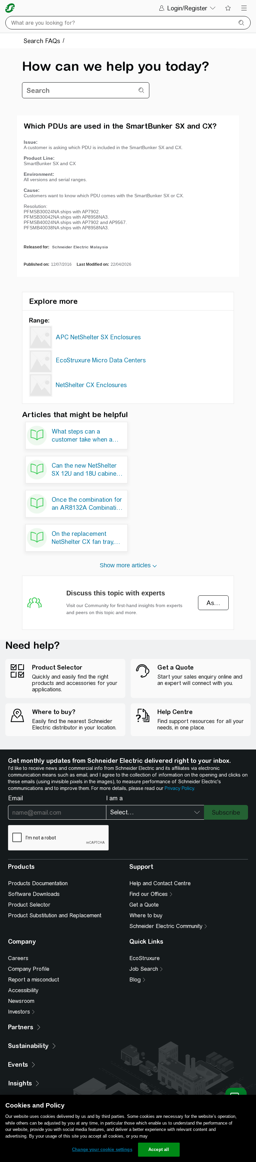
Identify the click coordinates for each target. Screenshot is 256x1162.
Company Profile (28, 969)
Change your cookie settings (102, 1149)
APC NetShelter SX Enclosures (98, 337)
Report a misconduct (33, 979)
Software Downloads (34, 894)
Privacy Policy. (180, 788)
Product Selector (29, 905)
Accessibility (23, 990)
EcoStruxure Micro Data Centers (101, 360)
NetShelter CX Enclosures (91, 384)
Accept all (158, 1149)
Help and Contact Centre (160, 883)
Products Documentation (38, 883)
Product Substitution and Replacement (54, 915)
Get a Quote (144, 905)
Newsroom (21, 1001)
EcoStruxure (144, 958)
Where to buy (145, 915)
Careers (18, 958)
